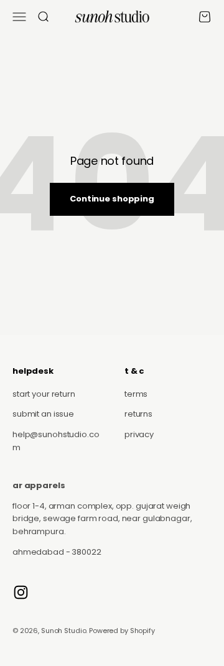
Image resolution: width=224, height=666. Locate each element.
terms (135, 394)
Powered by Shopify (122, 631)
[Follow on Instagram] (20, 592)
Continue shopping (112, 199)
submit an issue (43, 414)
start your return (43, 394)
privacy (139, 434)
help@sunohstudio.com (56, 440)
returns (138, 414)
